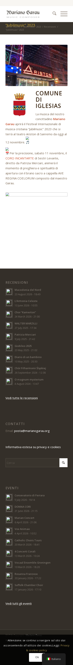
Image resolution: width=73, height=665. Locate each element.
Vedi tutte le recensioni (21, 398)
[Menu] (62, 14)
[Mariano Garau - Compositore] (30, 14)
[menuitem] (52, 14)
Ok (37, 657)
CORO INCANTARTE (19, 158)
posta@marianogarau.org (32, 431)
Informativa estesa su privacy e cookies (33, 447)
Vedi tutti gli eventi (18, 603)
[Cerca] (52, 14)
